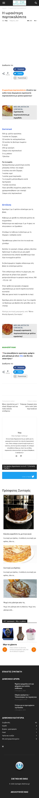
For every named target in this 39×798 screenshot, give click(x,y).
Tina (6, 20)
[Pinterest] (19, 29)
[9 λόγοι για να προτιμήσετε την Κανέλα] (7, 708)
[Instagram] (17, 456)
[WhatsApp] (27, 29)
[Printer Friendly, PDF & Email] (8, 86)
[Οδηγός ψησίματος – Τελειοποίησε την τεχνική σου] (7, 697)
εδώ (21, 356)
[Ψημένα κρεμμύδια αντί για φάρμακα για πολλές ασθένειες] (7, 686)
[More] (34, 29)
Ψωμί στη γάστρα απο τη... (14, 602)
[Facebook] (5, 29)
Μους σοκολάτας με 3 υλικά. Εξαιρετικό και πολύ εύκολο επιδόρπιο (10, 407)
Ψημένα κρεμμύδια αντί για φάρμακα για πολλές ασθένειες (24, 686)
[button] (3, 3)
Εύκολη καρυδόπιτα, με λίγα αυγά (17, 534)
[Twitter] (12, 29)
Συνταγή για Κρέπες (11, 568)
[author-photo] (19, 430)
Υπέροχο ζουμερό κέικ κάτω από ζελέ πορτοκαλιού (28, 406)
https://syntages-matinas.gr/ (19, 436)
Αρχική (4, 8)
